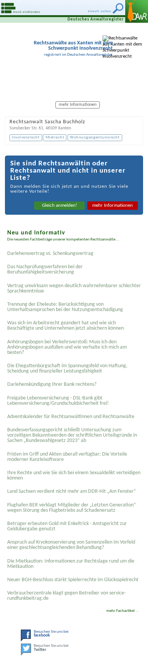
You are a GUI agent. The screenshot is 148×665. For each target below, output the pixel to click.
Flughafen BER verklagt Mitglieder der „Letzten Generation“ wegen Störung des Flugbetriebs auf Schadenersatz (71, 507)
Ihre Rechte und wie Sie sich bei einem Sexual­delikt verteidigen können (73, 475)
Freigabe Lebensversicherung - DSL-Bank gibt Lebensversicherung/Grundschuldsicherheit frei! (58, 400)
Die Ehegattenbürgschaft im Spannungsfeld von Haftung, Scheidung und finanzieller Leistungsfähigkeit (67, 368)
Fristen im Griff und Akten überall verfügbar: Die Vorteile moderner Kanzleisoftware (67, 456)
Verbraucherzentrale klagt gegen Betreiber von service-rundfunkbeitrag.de (66, 595)
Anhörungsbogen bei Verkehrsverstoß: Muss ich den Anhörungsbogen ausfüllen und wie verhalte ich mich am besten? (67, 347)
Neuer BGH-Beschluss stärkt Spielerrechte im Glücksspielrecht (73, 580)
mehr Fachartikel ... (122, 611)
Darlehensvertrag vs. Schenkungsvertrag (50, 253)
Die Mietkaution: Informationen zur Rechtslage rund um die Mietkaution (70, 563)
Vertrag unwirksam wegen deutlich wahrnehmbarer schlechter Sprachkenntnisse (74, 288)
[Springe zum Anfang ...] (133, 650)
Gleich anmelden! (59, 205)
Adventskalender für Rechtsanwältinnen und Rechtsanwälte (70, 417)
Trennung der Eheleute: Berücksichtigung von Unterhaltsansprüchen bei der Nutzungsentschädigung (65, 307)
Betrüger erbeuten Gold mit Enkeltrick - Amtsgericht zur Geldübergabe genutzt (67, 526)
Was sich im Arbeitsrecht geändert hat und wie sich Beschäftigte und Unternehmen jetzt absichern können (65, 325)
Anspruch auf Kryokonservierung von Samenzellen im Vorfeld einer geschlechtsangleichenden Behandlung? (71, 544)
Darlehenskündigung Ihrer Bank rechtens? (51, 384)
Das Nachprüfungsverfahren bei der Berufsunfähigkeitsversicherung (45, 269)
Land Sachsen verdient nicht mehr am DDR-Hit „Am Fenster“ (71, 491)
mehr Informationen (112, 205)
